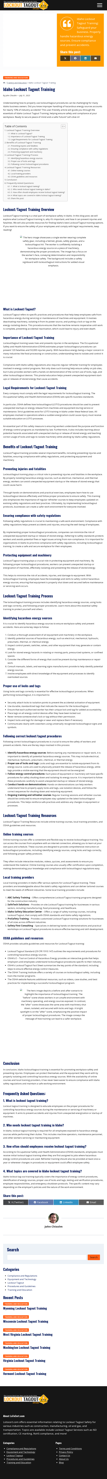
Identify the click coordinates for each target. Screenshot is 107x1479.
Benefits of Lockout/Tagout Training (24, 142)
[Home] (4, 83)
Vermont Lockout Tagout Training (24, 1373)
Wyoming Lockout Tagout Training (25, 1308)
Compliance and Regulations (22, 1275)
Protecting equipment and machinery (26, 152)
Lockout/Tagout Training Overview (23, 130)
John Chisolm (11, 95)
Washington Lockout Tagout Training (26, 1347)
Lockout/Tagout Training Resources (23, 167)
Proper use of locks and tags (23, 161)
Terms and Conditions (70, 1448)
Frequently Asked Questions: (20, 183)
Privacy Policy (66, 1452)
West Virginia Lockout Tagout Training (28, 1334)
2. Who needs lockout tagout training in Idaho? (30, 189)
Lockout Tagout (16, 1282)
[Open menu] (99, 5)
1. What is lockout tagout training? (25, 186)
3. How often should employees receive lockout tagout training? (38, 192)
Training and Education (16, 78)
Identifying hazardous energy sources (27, 158)
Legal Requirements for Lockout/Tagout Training (31, 139)
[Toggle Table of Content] (62, 126)
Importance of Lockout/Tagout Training (28, 136)
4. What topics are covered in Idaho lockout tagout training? (36, 195)
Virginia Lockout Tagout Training (24, 1360)
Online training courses (20, 170)
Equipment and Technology (22, 1279)
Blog (61, 1462)
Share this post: (17, 198)
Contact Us (64, 1455)
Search (13, 1249)
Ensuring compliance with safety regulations (29, 149)
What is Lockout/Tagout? (21, 133)
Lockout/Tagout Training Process (22, 155)
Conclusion (12, 179)
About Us (64, 1459)
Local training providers (21, 173)
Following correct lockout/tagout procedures (30, 164)
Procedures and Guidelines (21, 1286)
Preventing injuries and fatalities (24, 146)
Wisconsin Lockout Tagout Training (25, 1321)
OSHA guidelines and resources (24, 176)
